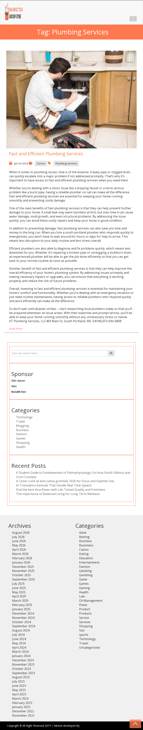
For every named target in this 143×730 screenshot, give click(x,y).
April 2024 (19, 647)
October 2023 (21, 669)
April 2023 (19, 694)
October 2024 (21, 622)
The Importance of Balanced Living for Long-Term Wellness (58, 494)
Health (20, 447)
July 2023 (18, 681)
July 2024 (18, 635)
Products (85, 613)
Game (83, 579)
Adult (82, 533)
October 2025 (21, 575)
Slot (14, 386)
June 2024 (19, 639)
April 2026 (19, 550)
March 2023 (20, 698)
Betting (84, 537)
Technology (24, 417)
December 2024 (23, 613)
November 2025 (23, 571)
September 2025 (23, 579)
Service (41, 163)
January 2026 (21, 562)
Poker (83, 605)
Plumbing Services (66, 163)
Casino (84, 550)
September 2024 (23, 626)
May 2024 (19, 643)
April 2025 (19, 596)
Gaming (84, 588)
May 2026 (19, 545)
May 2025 (19, 592)
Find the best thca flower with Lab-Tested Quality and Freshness (60, 490)
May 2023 (19, 690)
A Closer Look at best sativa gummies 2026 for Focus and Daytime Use (65, 481)
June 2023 (19, 686)
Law (82, 596)
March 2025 (20, 601)
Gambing (85, 571)
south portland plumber (82, 232)
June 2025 (19, 588)
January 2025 (21, 609)
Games (21, 438)
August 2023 (21, 677)
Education (86, 558)
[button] (133, 18)
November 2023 (23, 664)
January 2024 (21, 656)
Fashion (21, 434)
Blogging (22, 426)
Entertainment (89, 562)
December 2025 (23, 567)
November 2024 (23, 618)
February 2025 (22, 605)
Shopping (23, 443)
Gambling (86, 575)
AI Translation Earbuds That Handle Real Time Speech (54, 485)
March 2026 (20, 554)
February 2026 (22, 558)
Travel (20, 421)
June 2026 (19, 541)
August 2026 (21, 533)
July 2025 (18, 584)
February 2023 (22, 703)
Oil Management (90, 601)
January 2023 (21, 707)
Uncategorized (89, 647)
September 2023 (23, 673)
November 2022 (23, 715)
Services (84, 622)
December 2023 (23, 660)
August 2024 (21, 630)
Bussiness (86, 545)
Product (84, 609)
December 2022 (23, 711)
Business (22, 430)
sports (83, 635)
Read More (16, 328)
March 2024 (20, 652)
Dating (84, 554)
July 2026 (18, 537)
